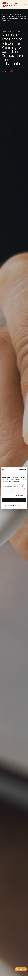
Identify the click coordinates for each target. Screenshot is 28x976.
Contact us (21, 969)
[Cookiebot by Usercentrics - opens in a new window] (19, 470)
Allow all (14, 500)
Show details (19, 495)
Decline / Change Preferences (13, 505)
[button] (24, 4)
